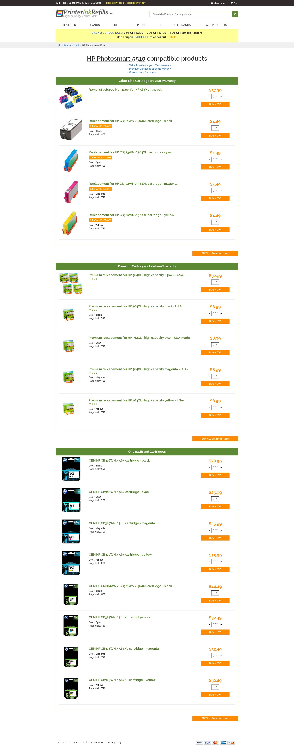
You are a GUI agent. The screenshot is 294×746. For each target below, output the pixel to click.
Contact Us (78, 742)
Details (172, 37)
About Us (63, 742)
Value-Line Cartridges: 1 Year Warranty (150, 65)
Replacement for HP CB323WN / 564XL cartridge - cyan (130, 152)
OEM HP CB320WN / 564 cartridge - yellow (120, 554)
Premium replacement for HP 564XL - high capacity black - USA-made (136, 307)
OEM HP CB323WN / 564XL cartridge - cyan (120, 617)
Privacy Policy (114, 742)
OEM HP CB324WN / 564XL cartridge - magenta (124, 648)
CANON (95, 25)
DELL (117, 25)
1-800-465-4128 (68, 3)
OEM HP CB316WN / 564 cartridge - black (119, 460)
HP (160, 25)
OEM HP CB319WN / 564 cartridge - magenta (122, 523)
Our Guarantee (96, 742)
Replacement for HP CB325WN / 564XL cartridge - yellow (131, 215)
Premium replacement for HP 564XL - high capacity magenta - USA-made (138, 370)
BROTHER (69, 25)
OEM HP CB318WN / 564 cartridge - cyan (119, 492)
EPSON (140, 25)
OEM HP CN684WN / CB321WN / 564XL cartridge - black (130, 586)
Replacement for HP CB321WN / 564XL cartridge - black (130, 121)
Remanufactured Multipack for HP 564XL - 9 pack (125, 89)
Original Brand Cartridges (142, 72)
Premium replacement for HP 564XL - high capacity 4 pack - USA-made (136, 276)
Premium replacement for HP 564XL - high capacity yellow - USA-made (136, 402)
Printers (68, 45)
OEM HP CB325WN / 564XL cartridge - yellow (122, 680)
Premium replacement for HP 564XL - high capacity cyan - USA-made (139, 337)
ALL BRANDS (182, 25)
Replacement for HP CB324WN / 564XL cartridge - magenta (133, 183)
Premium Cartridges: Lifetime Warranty (150, 68)
